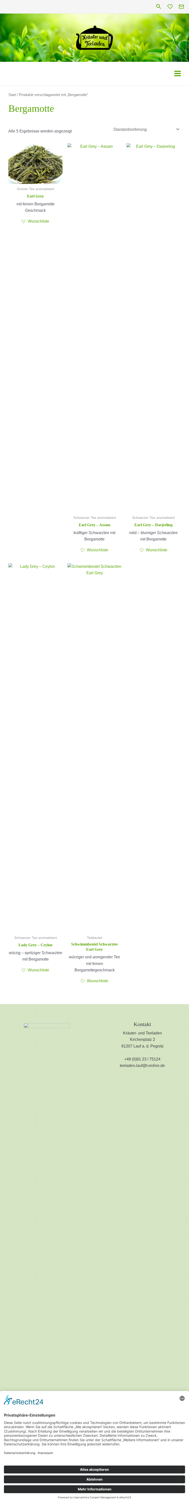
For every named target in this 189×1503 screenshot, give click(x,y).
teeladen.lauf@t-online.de (142, 1065)
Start (12, 95)
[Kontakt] (181, 6)
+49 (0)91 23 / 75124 (142, 1059)
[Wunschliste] (170, 6)
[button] (158, 7)
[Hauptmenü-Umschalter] (177, 73)
